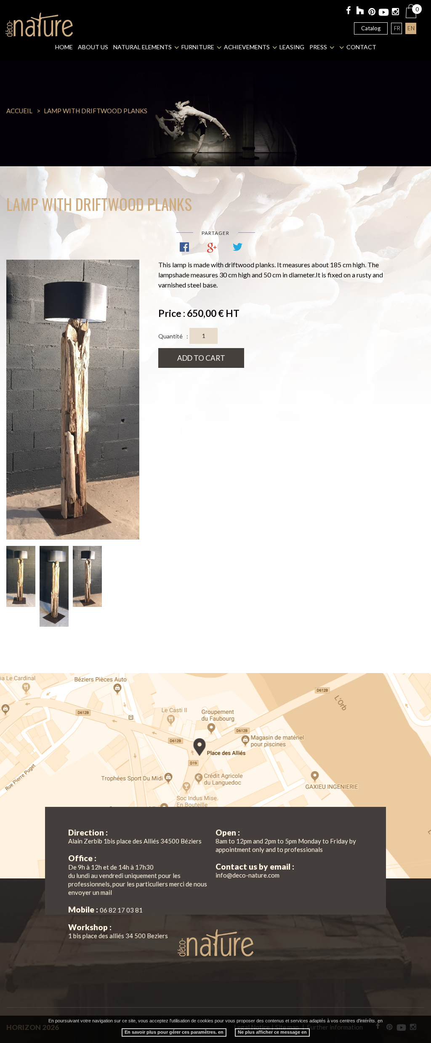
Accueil (19, 110)
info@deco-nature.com (247, 875)
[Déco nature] (39, 25)
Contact (361, 47)
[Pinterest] (372, 12)
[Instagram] (395, 12)
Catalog (370, 28)
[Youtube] (383, 12)
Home (64, 47)
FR (397, 28)
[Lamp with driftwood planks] (72, 400)
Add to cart (201, 358)
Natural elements (142, 47)
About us (93, 47)
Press (318, 47)
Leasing (291, 47)
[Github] (360, 11)
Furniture (197, 47)
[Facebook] (348, 11)
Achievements (247, 47)
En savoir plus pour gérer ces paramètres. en (174, 1032)
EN (411, 28)
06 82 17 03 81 (121, 910)
